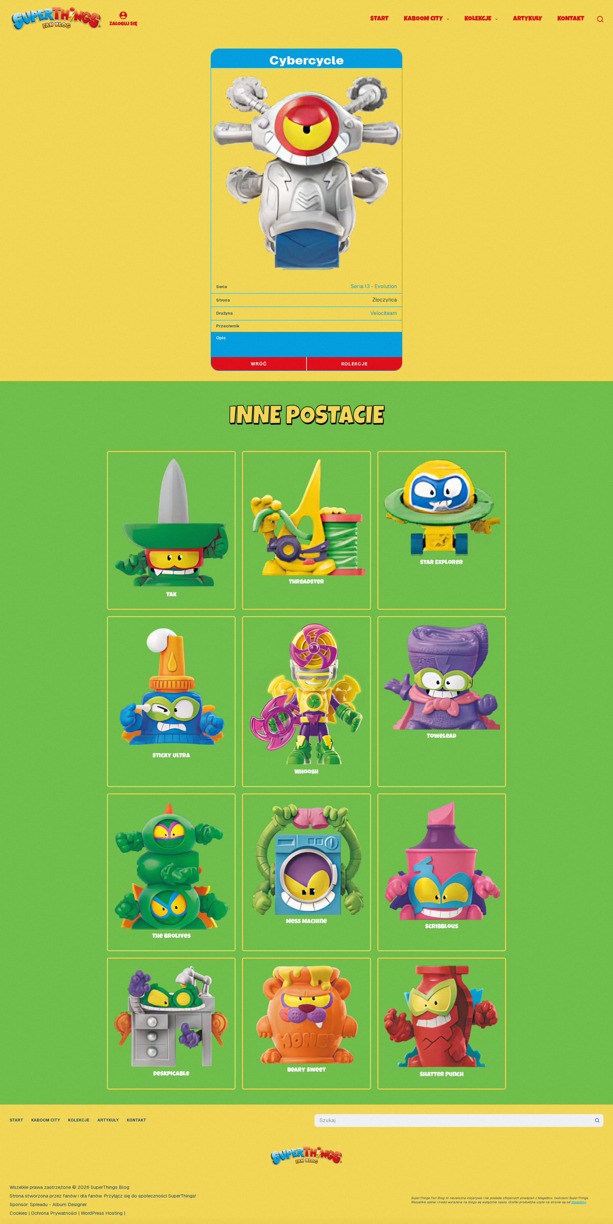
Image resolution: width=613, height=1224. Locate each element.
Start (379, 19)
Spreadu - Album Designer (58, 1204)
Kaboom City (423, 19)
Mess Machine (306, 922)
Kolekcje (478, 19)
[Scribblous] (441, 803)
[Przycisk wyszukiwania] (597, 1120)
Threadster (306, 582)
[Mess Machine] (306, 803)
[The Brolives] (171, 803)
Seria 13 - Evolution (374, 286)
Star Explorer (441, 563)
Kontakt (570, 19)
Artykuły (527, 19)
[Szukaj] (600, 19)
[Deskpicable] (171, 968)
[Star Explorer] (441, 461)
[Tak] (171, 461)
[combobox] (453, 1120)
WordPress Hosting (102, 1213)
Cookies (18, 1213)
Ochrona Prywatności (54, 1213)
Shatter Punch (442, 1075)
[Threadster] (306, 461)
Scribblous (441, 927)
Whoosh (306, 772)
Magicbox (578, 1202)
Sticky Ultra (171, 756)
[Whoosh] (306, 626)
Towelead (441, 736)
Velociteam (383, 313)
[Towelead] (441, 626)
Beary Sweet (306, 1070)
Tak (171, 595)
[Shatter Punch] (441, 968)
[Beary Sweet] (306, 968)
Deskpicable (171, 1074)
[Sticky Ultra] (171, 626)
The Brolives (171, 936)
